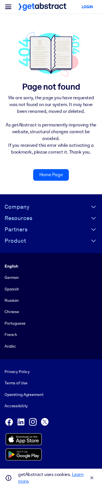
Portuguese (15, 323)
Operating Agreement (24, 394)
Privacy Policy (17, 371)
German (12, 277)
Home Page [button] (51, 174)
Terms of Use (16, 383)
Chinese (12, 311)
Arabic (10, 346)
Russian (12, 300)
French (11, 334)
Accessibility (16, 406)
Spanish (12, 289)
